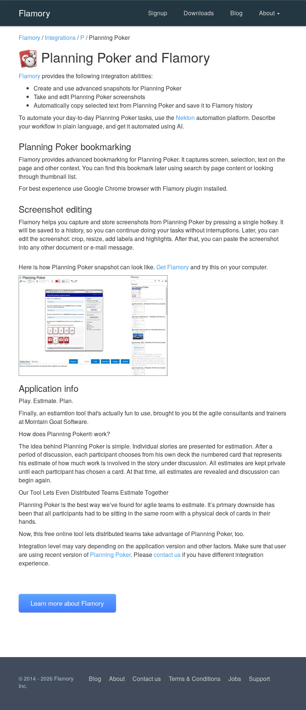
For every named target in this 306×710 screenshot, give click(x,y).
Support (259, 678)
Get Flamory (172, 267)
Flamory (34, 13)
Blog (236, 13)
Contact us (146, 678)
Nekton (185, 117)
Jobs (234, 678)
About (267, 13)
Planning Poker (110, 554)
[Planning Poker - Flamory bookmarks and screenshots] (153, 325)
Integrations (60, 37)
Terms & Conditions (195, 678)
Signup (157, 13)
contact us (167, 554)
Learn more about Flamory (67, 603)
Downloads (199, 13)
